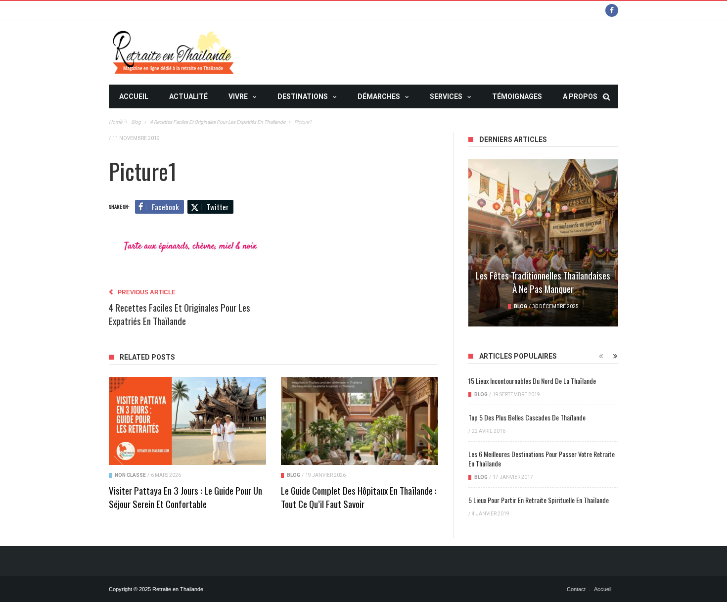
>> (123, 120)
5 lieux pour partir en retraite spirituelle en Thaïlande (538, 500)
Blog (293, 475)
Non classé (130, 475)
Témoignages (517, 96)
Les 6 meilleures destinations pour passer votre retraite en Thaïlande (541, 458)
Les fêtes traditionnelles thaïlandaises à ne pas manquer (543, 281)
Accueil (133, 96)
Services (446, 96)
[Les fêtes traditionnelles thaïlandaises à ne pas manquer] (543, 242)
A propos (580, 96)
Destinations (302, 96)
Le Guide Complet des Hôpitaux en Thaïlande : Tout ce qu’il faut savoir (359, 496)
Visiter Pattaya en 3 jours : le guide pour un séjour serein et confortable (185, 496)
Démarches (379, 96)
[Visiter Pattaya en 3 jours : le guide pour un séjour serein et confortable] (187, 421)
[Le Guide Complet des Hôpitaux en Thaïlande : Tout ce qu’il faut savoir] (359, 421)
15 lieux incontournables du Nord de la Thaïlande (532, 380)
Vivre (238, 96)
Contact (576, 589)
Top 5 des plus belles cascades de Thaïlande (527, 417)
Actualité (188, 96)
